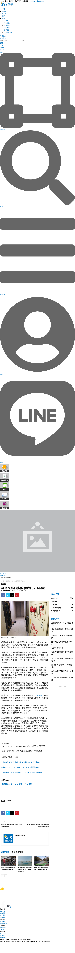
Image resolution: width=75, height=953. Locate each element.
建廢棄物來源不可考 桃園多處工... (62, 624)
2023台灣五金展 (57, 648)
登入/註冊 (3, 38)
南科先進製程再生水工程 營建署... (62, 653)
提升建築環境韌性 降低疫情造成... (62, 630)
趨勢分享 (8, 581)
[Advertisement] (25, 793)
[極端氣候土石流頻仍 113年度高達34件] (8, 861)
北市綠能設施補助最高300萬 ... (61, 642)
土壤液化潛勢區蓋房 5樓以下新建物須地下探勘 (20, 762)
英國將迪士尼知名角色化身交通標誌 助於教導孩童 (22, 772)
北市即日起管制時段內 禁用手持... (62, 678)
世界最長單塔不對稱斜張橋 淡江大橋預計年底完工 (25, 870)
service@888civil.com (37, 1)
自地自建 (18, 784)
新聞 (2, 581)
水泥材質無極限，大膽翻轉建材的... (62, 659)
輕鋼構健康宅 (6, 784)
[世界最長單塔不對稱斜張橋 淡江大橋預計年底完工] (25, 861)
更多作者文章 (17, 852)
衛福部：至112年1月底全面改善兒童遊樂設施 (20, 767)
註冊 (1, 36)
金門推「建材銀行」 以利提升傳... (62, 665)
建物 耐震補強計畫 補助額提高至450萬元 (11, 826)
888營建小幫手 (6, 591)
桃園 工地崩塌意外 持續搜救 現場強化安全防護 (38, 826)
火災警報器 (37, 695)
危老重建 (28, 784)
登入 (4, 36)
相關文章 (5, 852)
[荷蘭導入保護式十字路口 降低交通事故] (41, 861)
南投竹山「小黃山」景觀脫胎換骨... (62, 636)
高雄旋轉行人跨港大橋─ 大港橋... (62, 672)
